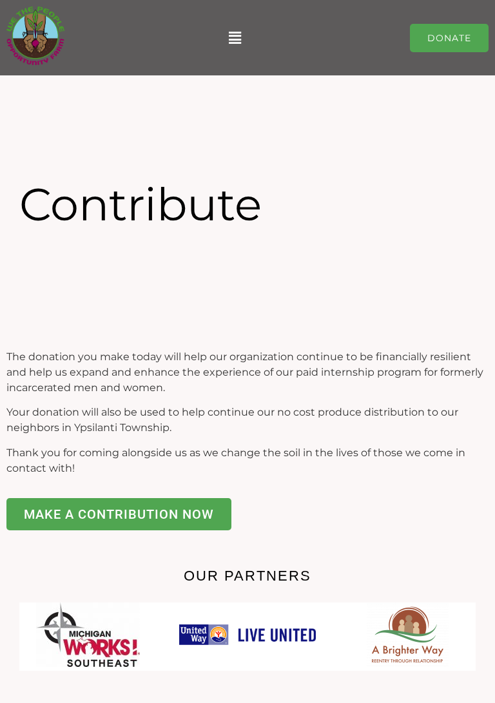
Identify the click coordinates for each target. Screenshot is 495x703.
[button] (235, 38)
